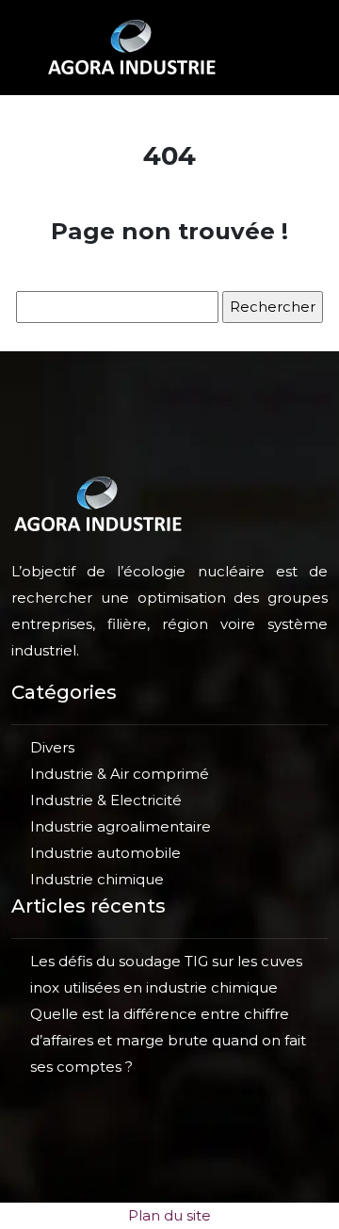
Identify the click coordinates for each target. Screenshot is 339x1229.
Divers (52, 747)
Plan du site (169, 1215)
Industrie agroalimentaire (120, 826)
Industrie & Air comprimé (119, 774)
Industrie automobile (105, 853)
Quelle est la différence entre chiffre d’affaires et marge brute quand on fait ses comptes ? (168, 1040)
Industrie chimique (97, 879)
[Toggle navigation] (272, 47)
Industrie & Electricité (106, 800)
